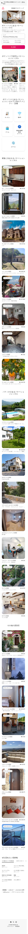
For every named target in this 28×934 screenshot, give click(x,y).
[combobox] (13, 37)
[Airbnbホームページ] (3, 8)
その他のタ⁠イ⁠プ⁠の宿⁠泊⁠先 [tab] (8, 861)
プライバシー (10, 926)
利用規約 (17, 926)
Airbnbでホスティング (17, 8)
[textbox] (7, 42)
